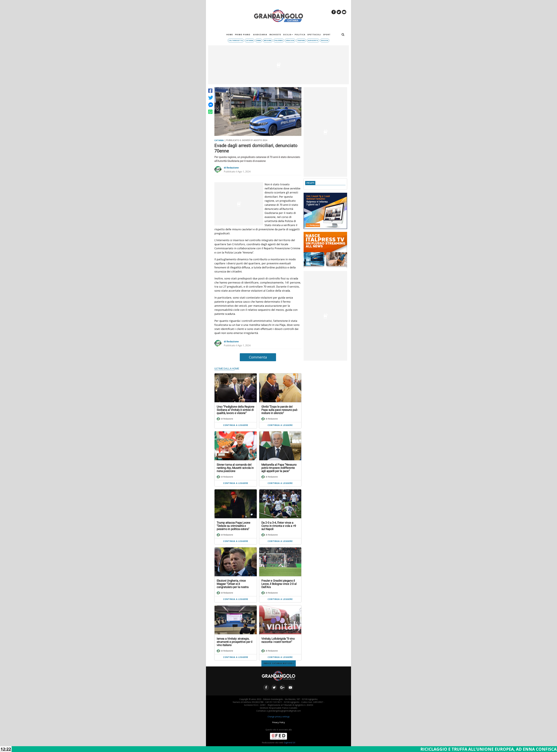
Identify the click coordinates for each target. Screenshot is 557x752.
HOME (229, 34)
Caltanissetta (236, 40)
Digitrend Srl (289, 742)
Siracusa (290, 40)
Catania (249, 40)
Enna (258, 40)
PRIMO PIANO (242, 34)
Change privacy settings (278, 716)
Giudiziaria (259, 34)
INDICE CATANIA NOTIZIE (278, 663)
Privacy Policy (278, 722)
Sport (327, 34)
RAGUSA (324, 40)
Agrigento (313, 40)
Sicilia (287, 34)
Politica (300, 34)
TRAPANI (301, 40)
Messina (268, 40)
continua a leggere (235, 425)
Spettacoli (314, 34)
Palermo (278, 40)
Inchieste (275, 34)
